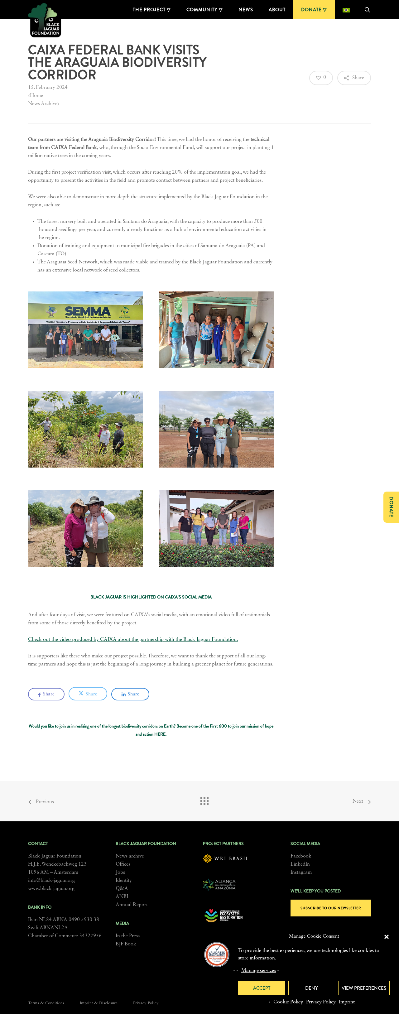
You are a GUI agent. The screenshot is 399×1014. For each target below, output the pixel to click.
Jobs (120, 872)
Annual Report (132, 904)
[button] (386, 937)
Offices (123, 864)
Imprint (347, 1002)
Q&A (122, 888)
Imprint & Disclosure (99, 1003)
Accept (261, 988)
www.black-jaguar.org (51, 888)
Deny (311, 988)
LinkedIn (300, 864)
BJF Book (126, 944)
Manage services (258, 970)
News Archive (42, 103)
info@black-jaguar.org (51, 880)
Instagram (301, 872)
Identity (124, 880)
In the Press (128, 936)
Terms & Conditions (46, 1003)
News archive (130, 856)
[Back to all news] (204, 799)
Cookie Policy (288, 1002)
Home (36, 95)
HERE (160, 734)
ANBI (122, 896)
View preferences (364, 988)
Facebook (301, 856)
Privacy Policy (321, 1002)
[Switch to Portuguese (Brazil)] (346, 9)
